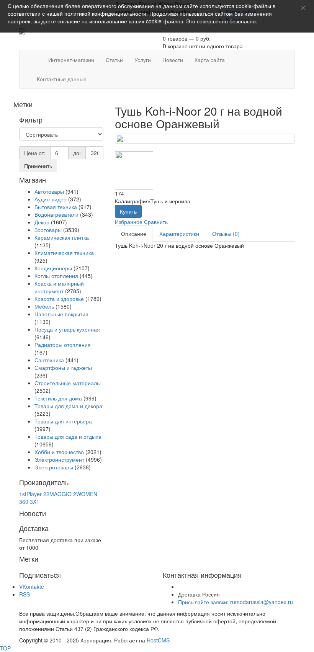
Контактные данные (62, 79)
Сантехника (49, 360)
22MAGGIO (57, 494)
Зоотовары (48, 230)
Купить (128, 211)
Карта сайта (210, 60)
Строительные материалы (67, 383)
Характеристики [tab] (179, 233)
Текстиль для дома (58, 398)
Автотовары (49, 191)
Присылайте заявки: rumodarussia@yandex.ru (235, 602)
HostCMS (158, 640)
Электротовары (53, 467)
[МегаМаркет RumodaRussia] (37, 56)
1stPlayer (30, 494)
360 (23, 501)
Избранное (128, 222)
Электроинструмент (59, 459)
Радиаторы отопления (62, 344)
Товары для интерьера (63, 421)
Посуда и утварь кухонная (67, 329)
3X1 (34, 501)
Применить (38, 166)
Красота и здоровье (59, 298)
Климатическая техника (64, 253)
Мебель (44, 306)
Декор (41, 222)
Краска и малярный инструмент (59, 287)
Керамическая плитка (61, 237)
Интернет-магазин (71, 60)
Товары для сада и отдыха (67, 436)
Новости (172, 60)
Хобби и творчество (59, 452)
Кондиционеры (53, 268)
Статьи (114, 60)
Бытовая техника (55, 207)
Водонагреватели (56, 214)
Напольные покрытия (61, 314)
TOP (5, 648)
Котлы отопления (56, 275)
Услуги (142, 60)
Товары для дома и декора (68, 406)
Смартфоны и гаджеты (63, 367)
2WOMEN (85, 494)
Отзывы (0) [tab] (226, 233)
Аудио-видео (50, 199)
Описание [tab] (133, 233)
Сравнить (156, 222)
